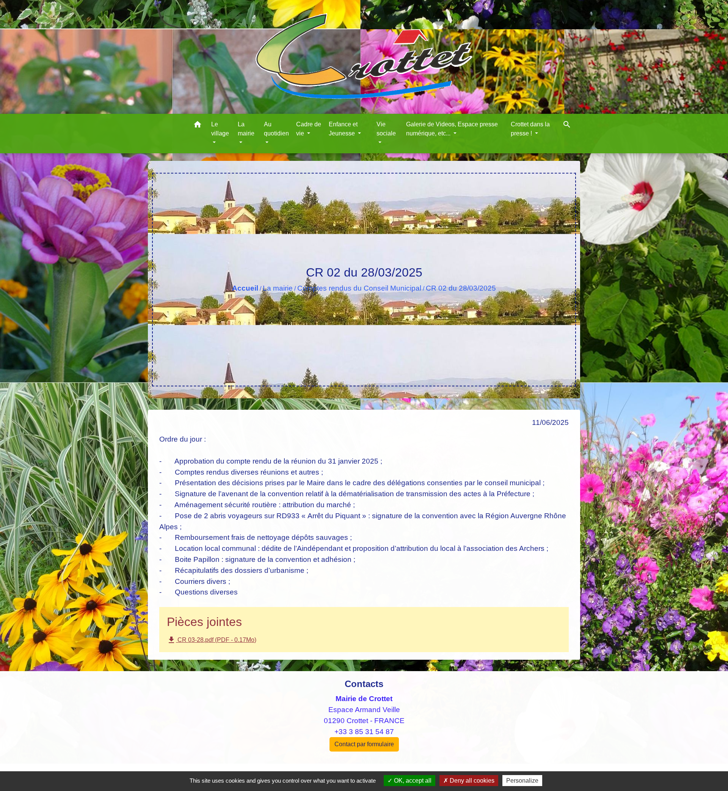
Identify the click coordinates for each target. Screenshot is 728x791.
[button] (197, 126)
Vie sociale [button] (386, 129)
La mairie (278, 288)
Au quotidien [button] (276, 129)
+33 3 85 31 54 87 (364, 732)
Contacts (364, 684)
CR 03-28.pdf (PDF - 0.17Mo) (211, 640)
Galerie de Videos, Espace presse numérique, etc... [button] (452, 129)
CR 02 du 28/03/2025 (461, 288)
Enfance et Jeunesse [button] (343, 129)
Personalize (522, 780)
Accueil (245, 288)
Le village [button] (220, 129)
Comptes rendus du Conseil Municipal (359, 288)
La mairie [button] (246, 129)
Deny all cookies (471, 780)
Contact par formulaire (364, 744)
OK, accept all (411, 780)
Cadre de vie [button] (308, 129)
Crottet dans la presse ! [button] (530, 129)
